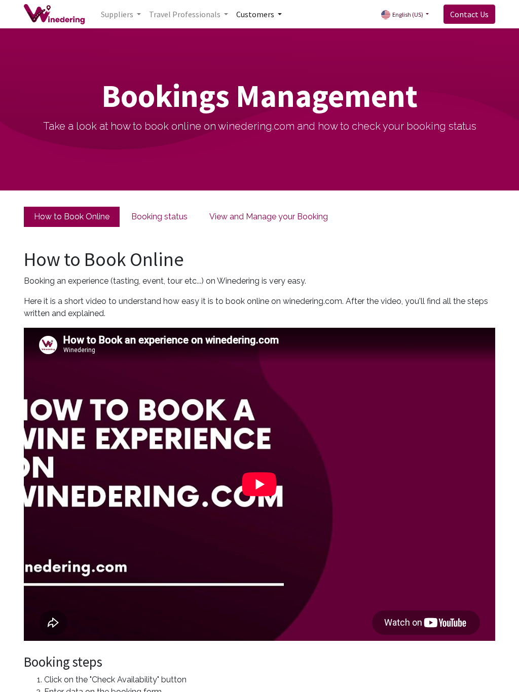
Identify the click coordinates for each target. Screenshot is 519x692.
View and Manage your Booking (268, 216)
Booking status (159, 216)
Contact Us (469, 14)
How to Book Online (71, 216)
